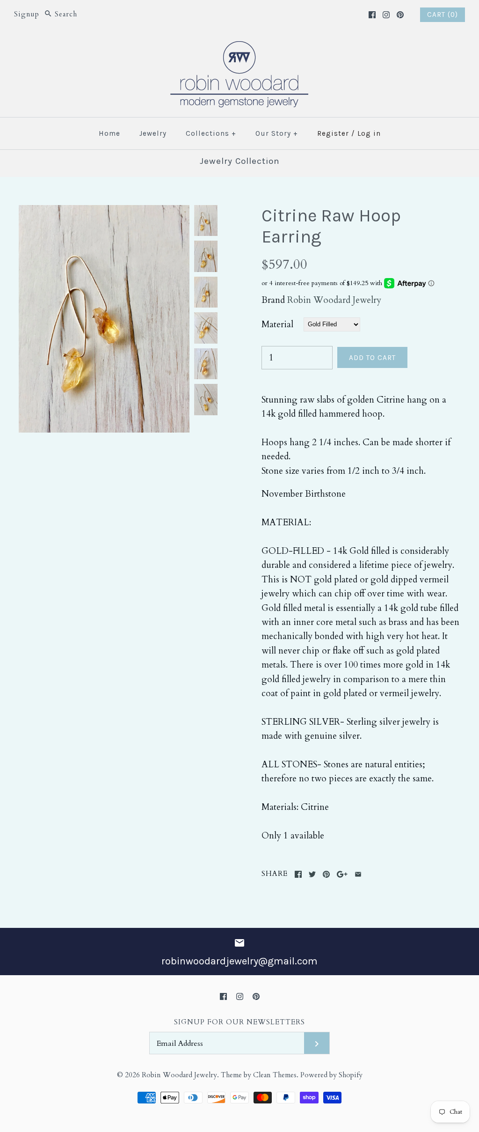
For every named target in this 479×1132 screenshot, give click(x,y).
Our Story (276, 133)
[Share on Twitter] (312, 874)
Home (109, 133)
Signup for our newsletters (239, 1022)
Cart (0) (442, 14)
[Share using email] (358, 874)
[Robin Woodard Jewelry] (239, 47)
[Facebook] (372, 14)
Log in (369, 133)
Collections (211, 133)
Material (277, 324)
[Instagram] (386, 14)
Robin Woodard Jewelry (334, 300)
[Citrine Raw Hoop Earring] (104, 212)
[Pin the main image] (326, 874)
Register (333, 133)
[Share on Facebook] (298, 874)
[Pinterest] (400, 14)
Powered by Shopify (331, 1075)
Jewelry (153, 133)
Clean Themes (275, 1075)
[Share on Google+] (342, 874)
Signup (26, 14)
